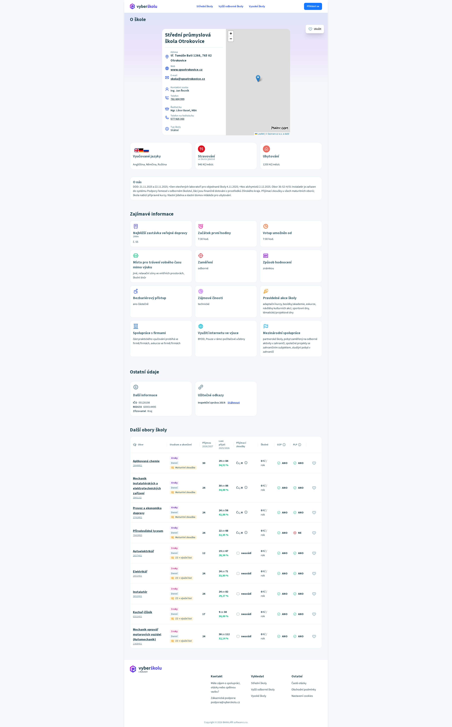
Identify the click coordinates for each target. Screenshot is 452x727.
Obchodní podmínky (304, 689)
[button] (258, 78)
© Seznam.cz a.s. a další (277, 133)
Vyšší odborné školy (231, 6)
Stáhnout (234, 403)
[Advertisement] (113, 74)
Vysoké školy (257, 6)
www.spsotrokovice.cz (187, 69)
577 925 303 (177, 119)
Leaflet (260, 133)
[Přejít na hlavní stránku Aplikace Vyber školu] (143, 6)
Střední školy (205, 6)
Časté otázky (299, 683)
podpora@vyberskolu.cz (225, 702)
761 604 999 (177, 99)
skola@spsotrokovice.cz (188, 79)
